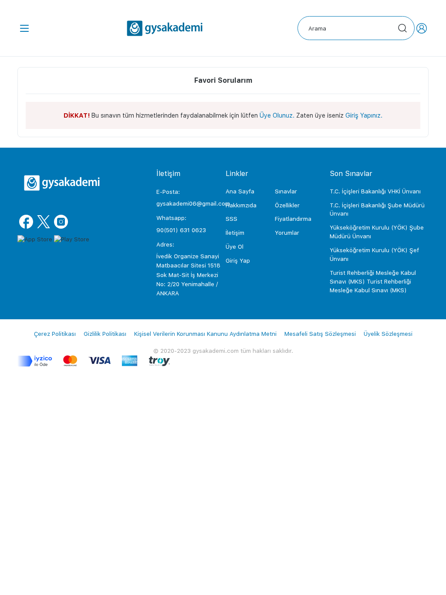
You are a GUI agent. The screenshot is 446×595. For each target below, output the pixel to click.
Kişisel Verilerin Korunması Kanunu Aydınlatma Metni (205, 333)
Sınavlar (286, 191)
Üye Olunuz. (277, 115)
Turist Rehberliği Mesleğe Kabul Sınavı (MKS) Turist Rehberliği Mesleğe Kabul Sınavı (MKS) (373, 281)
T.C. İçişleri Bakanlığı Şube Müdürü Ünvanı (377, 209)
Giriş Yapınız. (363, 115)
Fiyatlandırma (293, 218)
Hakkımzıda (241, 205)
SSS (231, 218)
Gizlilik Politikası (105, 333)
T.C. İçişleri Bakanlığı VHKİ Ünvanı (375, 191)
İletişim (235, 232)
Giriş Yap (238, 260)
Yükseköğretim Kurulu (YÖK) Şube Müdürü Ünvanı (377, 232)
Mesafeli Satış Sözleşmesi (320, 333)
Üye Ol (234, 246)
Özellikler (287, 205)
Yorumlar (287, 232)
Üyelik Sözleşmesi (388, 333)
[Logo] (164, 28)
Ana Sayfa (240, 191)
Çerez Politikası (55, 333)
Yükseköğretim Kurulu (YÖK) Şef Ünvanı (374, 254)
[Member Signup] (422, 28)
